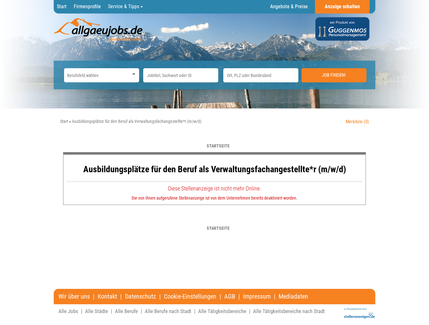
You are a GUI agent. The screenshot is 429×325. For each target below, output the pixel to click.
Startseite (218, 145)
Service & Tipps (124, 6)
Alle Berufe (126, 311)
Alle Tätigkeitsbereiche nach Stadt (289, 311)
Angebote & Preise (289, 6)
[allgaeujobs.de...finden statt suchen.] (99, 29)
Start (62, 6)
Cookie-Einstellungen (190, 296)
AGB (229, 296)
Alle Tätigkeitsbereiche (222, 311)
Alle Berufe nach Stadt (168, 311)
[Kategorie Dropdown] (133, 73)
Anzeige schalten (342, 6)
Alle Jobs (68, 311)
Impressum (257, 296)
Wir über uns (74, 296)
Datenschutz (140, 296)
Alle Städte (96, 311)
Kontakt (107, 296)
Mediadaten (293, 296)
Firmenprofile (87, 6)
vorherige (73, 145)
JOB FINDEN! (334, 75)
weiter (359, 145)
